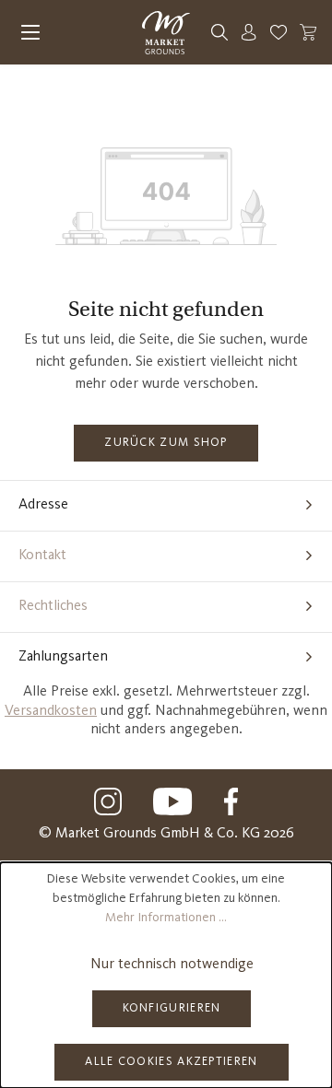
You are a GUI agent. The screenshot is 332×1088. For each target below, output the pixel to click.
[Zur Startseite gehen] (165, 32)
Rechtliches (53, 606)
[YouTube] (173, 801)
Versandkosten (51, 711)
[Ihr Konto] (249, 32)
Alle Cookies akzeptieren (171, 1062)
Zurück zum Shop (166, 443)
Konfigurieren (172, 1008)
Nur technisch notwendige (172, 964)
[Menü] (30, 33)
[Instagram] (108, 801)
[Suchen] (219, 32)
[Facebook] (231, 801)
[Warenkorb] (308, 32)
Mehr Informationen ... (166, 917)
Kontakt (42, 555)
